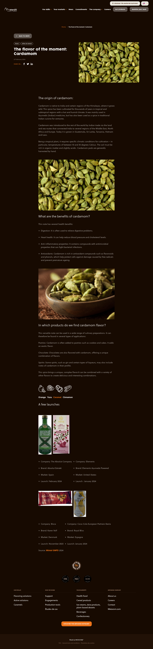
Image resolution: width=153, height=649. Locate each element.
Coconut (57, 397)
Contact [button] (111, 604)
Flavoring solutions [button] (22, 596)
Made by (72, 640)
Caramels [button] (18, 604)
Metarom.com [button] (114, 609)
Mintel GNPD (52, 550)
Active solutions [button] (21, 600)
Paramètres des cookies (87, 643)
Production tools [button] (52, 604)
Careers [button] (111, 600)
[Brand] (10, 9)
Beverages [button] (81, 611)
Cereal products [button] (83, 600)
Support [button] (49, 596)
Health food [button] (81, 596)
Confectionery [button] (82, 616)
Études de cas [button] (51, 609)
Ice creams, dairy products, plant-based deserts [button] (88, 606)
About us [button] (112, 596)
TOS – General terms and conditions (69, 643)
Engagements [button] (51, 600)
